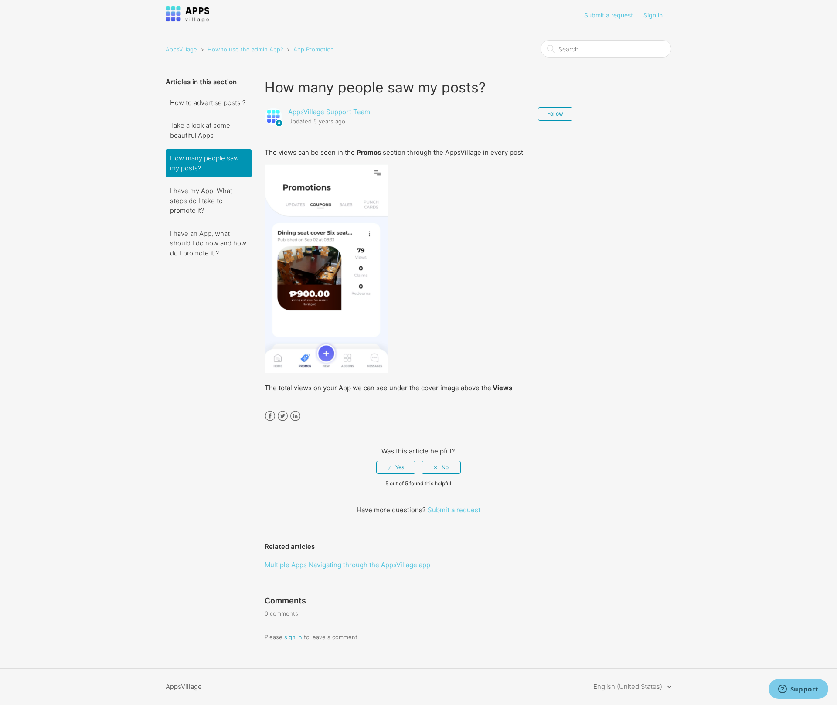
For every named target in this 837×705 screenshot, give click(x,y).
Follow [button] (555, 113)
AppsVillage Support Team (329, 112)
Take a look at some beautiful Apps (200, 130)
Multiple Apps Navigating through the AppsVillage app (347, 565)
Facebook (270, 416)
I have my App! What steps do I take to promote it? (201, 201)
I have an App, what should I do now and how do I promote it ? (208, 243)
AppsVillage (181, 49)
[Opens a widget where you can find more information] (798, 690)
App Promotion (313, 49)
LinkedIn (295, 416)
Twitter (282, 416)
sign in (293, 636)
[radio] (395, 467)
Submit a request (608, 15)
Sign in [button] (653, 15)
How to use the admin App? (245, 49)
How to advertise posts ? (207, 103)
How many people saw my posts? (204, 163)
